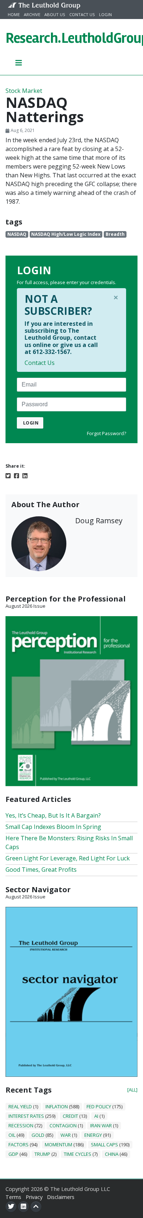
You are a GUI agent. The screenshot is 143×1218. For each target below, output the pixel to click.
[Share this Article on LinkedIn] (24, 475)
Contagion (63, 1125)
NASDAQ (16, 234)
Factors (18, 1144)
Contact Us (82, 14)
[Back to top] (35, 1206)
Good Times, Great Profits (41, 870)
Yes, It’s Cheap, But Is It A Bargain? (53, 815)
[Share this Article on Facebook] (16, 475)
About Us (54, 14)
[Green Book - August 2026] (72, 701)
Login (105, 14)
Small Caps (104, 1144)
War (65, 1135)
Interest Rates (26, 1116)
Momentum (58, 1144)
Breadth (115, 234)
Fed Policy (99, 1106)
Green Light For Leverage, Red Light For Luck (68, 858)
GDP (13, 1154)
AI (96, 1116)
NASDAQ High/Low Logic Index (65, 234)
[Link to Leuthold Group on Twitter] (11, 1206)
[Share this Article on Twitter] (8, 475)
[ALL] (132, 1089)
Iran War (101, 1125)
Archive (32, 14)
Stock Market (24, 91)
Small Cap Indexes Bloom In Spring (53, 827)
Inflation (56, 1106)
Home (14, 14)
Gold (38, 1135)
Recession (20, 1125)
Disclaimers (60, 1197)
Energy (93, 1135)
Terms (13, 1197)
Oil (11, 1135)
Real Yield (20, 1106)
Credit (70, 1116)
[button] (19, 62)
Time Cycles (77, 1154)
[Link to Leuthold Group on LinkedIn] (23, 1206)
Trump (42, 1154)
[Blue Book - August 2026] (72, 991)
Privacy (34, 1197)
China (111, 1154)
